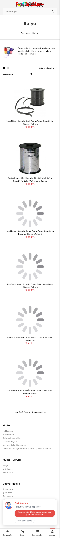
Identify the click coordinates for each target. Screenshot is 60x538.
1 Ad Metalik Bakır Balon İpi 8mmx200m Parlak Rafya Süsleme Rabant (30, 392)
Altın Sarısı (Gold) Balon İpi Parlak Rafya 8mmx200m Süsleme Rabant (30, 285)
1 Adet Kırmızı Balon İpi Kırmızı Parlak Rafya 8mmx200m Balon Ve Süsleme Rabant (30, 232)
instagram (9, 489)
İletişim (6, 465)
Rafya (35, 33)
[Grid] (4, 68)
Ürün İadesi (8, 469)
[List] (8, 68)
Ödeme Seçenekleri (12, 438)
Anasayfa (25, 33)
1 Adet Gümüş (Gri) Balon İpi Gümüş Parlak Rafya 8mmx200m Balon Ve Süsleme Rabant (30, 179)
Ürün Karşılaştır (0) (48, 68)
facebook (8, 496)
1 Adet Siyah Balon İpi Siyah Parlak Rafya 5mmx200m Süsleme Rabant (30, 122)
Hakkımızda (8, 431)
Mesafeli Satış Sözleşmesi (14, 445)
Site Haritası (8, 472)
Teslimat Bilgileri (10, 441)
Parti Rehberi (8, 434)
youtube (8, 492)
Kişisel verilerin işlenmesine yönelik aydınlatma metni (27, 448)
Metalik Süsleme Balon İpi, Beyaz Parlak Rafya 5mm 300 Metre (30, 339)
